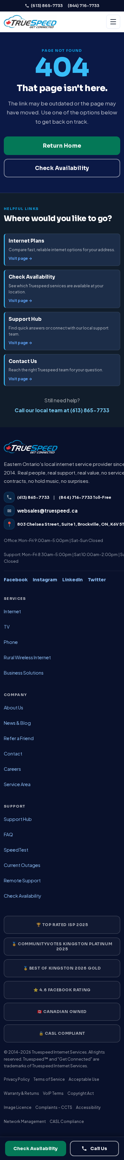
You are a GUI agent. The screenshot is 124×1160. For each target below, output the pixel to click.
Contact (13, 753)
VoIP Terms (53, 1093)
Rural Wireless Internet (27, 657)
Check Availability (62, 168)
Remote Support (22, 880)
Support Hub (18, 819)
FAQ (8, 834)
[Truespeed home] (31, 450)
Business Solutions (24, 673)
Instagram (45, 580)
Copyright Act (80, 1093)
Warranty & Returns (21, 1093)
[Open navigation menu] (113, 22)
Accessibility (88, 1107)
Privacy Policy (17, 1079)
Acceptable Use (84, 1079)
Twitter (97, 580)
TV (7, 627)
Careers (12, 769)
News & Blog (17, 723)
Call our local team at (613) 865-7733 (62, 410)
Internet (12, 611)
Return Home (62, 146)
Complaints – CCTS (53, 1107)
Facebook (16, 580)
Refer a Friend (19, 738)
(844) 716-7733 (83, 5)
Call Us (98, 1148)
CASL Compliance (67, 1121)
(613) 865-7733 (47, 5)
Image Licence (17, 1107)
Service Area (17, 784)
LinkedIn (72, 580)
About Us (13, 707)
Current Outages (22, 865)
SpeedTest (16, 850)
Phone (11, 642)
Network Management (25, 1121)
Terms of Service (49, 1079)
